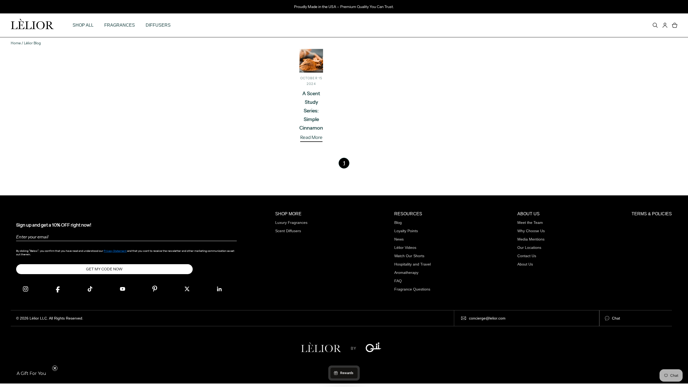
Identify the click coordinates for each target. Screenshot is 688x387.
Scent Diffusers (288, 231)
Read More (311, 137)
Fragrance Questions (412, 289)
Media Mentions (530, 239)
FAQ (398, 281)
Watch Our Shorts (409, 256)
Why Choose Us (531, 231)
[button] (31, 373)
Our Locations (529, 247)
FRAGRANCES (119, 25)
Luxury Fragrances (291, 222)
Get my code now (104, 269)
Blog (398, 222)
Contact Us (526, 256)
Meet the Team (530, 222)
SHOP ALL (83, 25)
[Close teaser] (55, 368)
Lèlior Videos (405, 247)
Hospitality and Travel (412, 264)
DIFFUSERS (158, 25)
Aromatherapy (406, 272)
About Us (525, 264)
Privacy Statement (115, 251)
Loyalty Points (406, 231)
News (399, 239)
